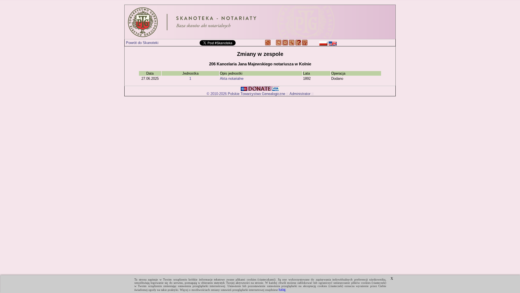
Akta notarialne (231, 79)
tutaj (282, 290)
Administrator (300, 94)
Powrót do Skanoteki (142, 43)
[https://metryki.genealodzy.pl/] (260, 22)
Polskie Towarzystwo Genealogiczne (256, 94)
